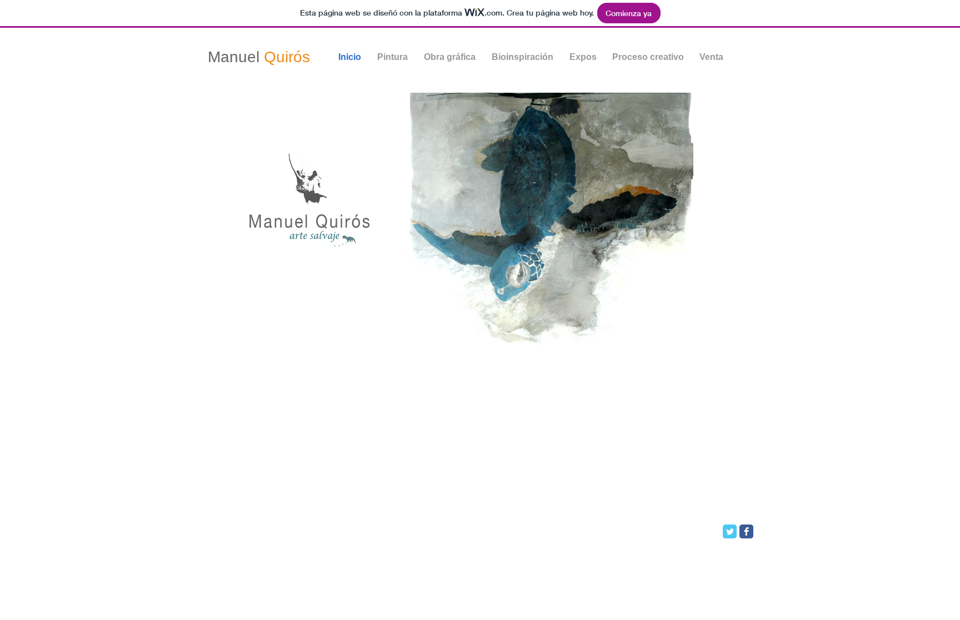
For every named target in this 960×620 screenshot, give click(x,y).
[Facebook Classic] (746, 531)
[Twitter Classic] (730, 531)
